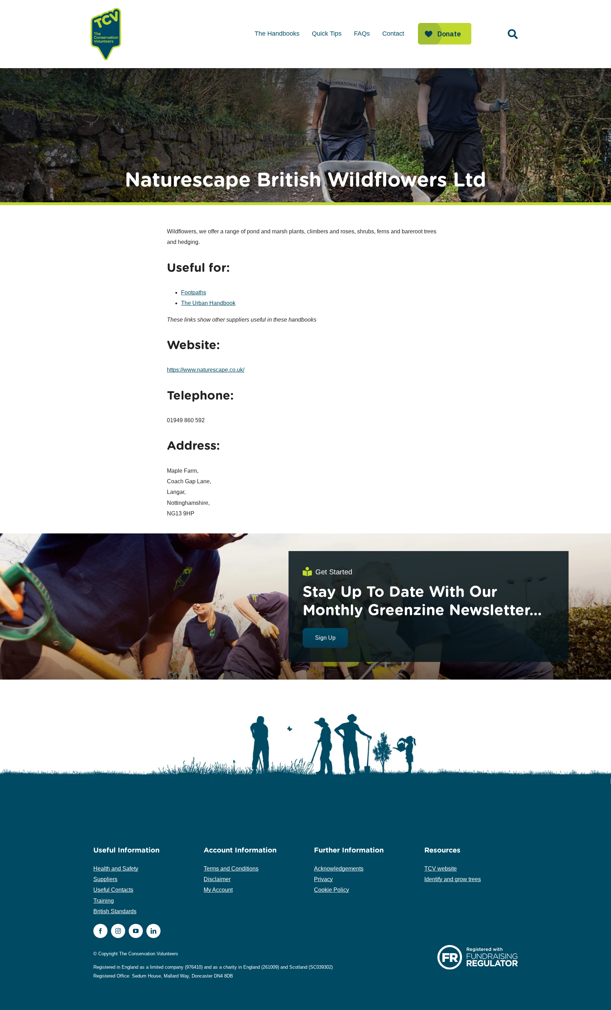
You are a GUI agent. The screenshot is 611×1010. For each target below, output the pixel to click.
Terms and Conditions (231, 869)
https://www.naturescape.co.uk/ (205, 370)
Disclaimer (217, 879)
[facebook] (100, 931)
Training (103, 901)
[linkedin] (153, 931)
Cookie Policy (331, 890)
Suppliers (105, 879)
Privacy (323, 879)
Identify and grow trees (452, 879)
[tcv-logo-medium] (106, 8)
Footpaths (193, 292)
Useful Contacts (113, 890)
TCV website (440, 869)
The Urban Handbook (208, 303)
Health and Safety (115, 869)
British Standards (114, 911)
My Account (218, 890)
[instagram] (118, 931)
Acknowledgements (338, 869)
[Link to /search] (513, 34)
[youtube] (136, 931)
